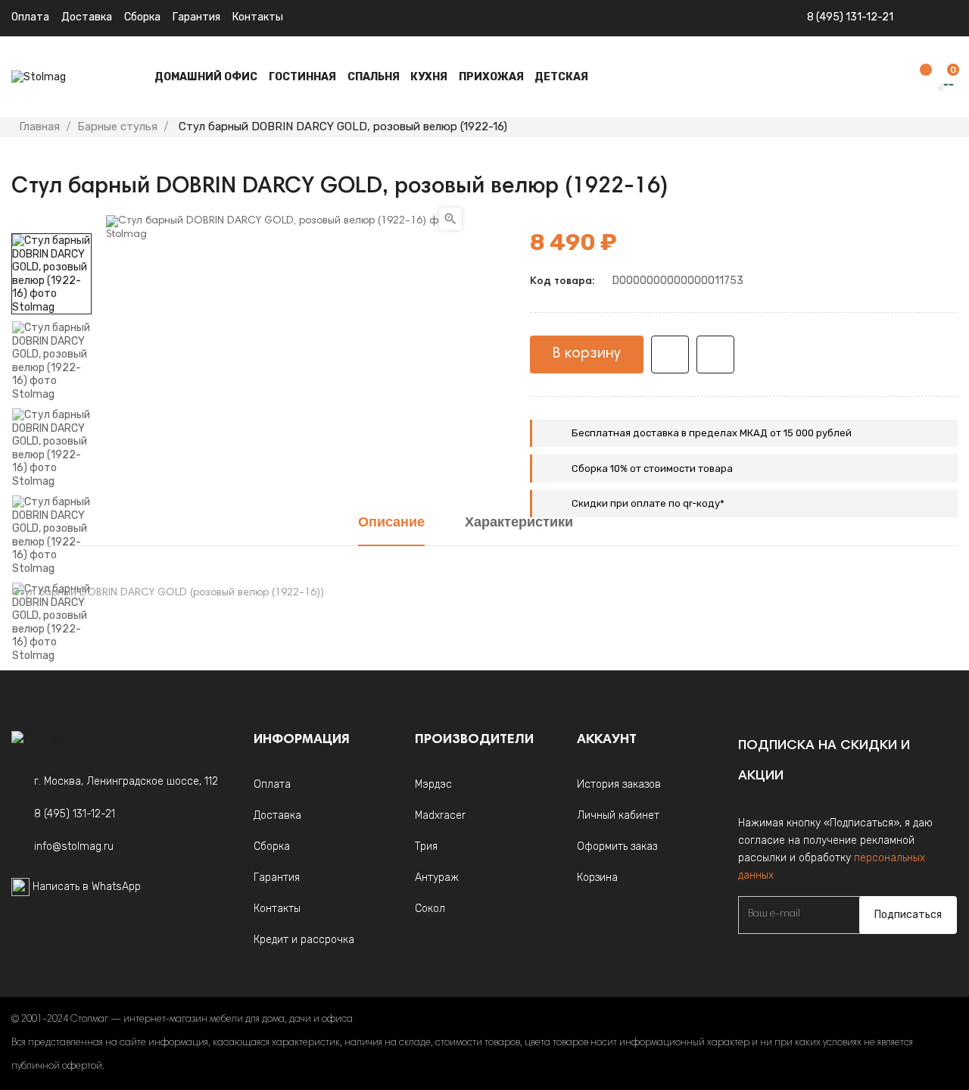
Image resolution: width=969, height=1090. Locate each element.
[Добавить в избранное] (670, 354)
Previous (51, 673)
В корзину (587, 353)
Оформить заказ (617, 846)
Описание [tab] (391, 523)
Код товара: (562, 281)
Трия (426, 846)
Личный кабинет (618, 815)
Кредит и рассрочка (304, 939)
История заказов (619, 784)
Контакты (257, 17)
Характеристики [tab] (519, 523)
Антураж (437, 877)
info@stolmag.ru (74, 846)
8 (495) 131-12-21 (850, 17)
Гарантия (196, 17)
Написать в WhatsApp (87, 886)
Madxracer (440, 815)
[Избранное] (918, 77)
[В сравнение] (715, 354)
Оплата (30, 17)
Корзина (597, 877)
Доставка (86, 17)
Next (51, 222)
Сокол (430, 908)
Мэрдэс (433, 784)
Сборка (142, 17)
